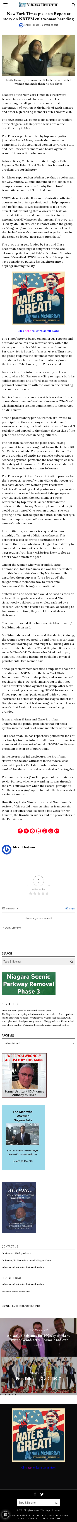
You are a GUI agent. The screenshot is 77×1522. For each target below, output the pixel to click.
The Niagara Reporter (50, 1510)
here (28, 330)
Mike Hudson (33, 25)
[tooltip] (20, 830)
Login (71, 908)
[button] (71, 961)
